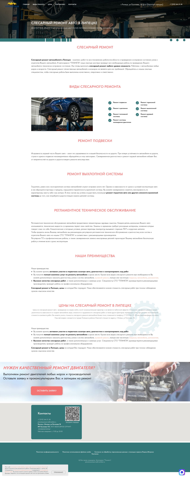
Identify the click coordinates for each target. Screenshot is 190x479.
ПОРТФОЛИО (60, 4)
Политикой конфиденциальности (23, 470)
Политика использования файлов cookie (76, 452)
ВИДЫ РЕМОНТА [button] (39, 4)
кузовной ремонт (102, 277)
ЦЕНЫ (50, 4)
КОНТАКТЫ (72, 4)
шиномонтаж (153, 277)
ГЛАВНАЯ (26, 4)
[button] (47, 390)
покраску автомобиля (138, 277)
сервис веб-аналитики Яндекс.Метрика (36, 467)
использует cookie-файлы (18, 467)
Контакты (95, 454)
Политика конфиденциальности (47, 452)
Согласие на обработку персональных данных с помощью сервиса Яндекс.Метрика (124, 452)
